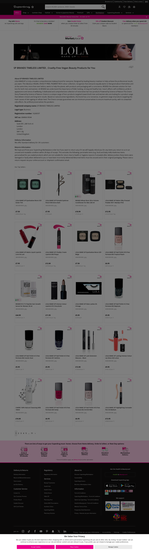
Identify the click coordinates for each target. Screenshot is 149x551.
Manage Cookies (113, 547)
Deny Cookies (74, 547)
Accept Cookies (35, 547)
